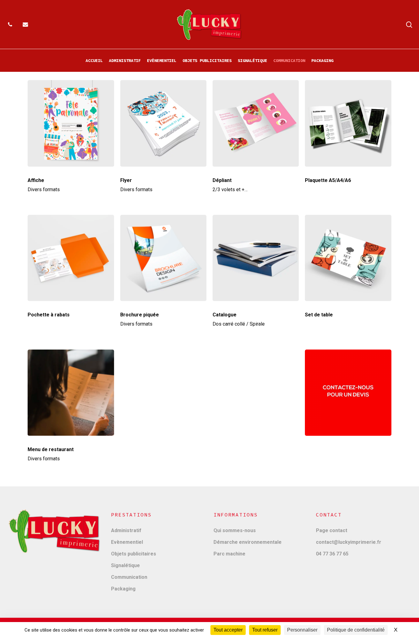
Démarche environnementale (247, 542)
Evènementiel (127, 542)
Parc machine (229, 554)
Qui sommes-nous (234, 530)
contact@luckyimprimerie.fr (348, 542)
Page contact (331, 530)
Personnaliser (302, 629)
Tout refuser (265, 629)
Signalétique (125, 565)
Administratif (126, 530)
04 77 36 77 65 (332, 554)
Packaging (123, 589)
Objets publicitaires (133, 554)
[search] (409, 24)
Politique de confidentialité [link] (356, 629)
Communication (129, 577)
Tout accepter (228, 629)
